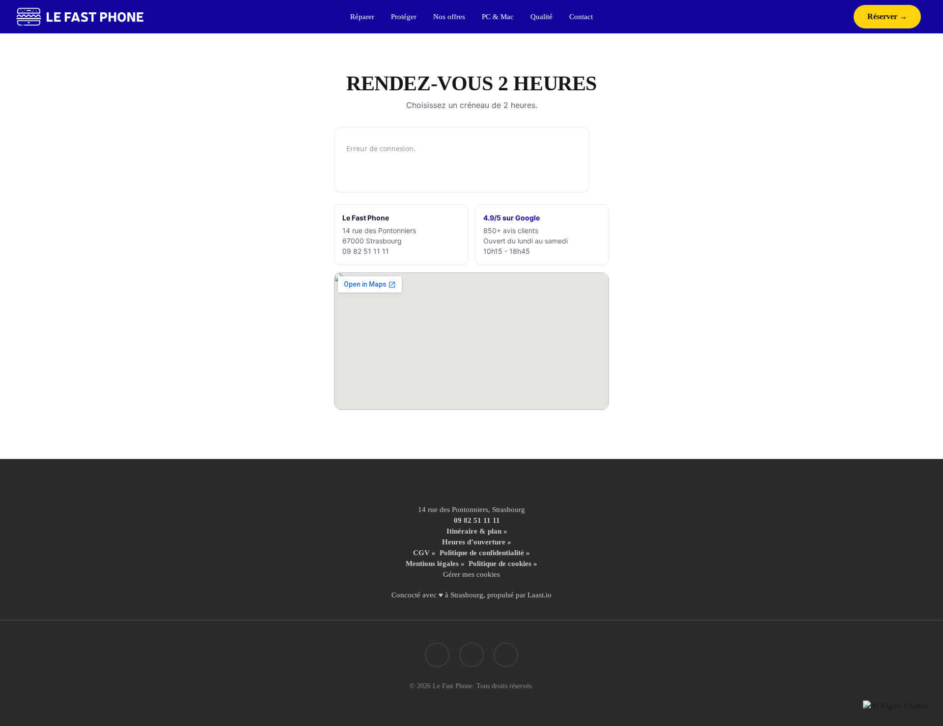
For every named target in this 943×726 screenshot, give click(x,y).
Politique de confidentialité (482, 553)
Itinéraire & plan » (476, 531)
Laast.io (539, 595)
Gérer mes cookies (471, 574)
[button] (895, 705)
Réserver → (887, 16)
